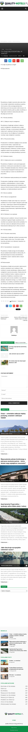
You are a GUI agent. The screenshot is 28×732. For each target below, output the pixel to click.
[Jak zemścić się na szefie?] (4, 355)
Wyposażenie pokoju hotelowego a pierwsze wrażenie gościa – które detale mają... (17, 643)
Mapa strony (14, 727)
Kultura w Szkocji (8, 49)
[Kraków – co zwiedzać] (4, 662)
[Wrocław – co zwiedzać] (4, 676)
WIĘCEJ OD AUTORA (20, 342)
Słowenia (4, 691)
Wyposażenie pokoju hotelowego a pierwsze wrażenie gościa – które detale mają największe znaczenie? (13, 461)
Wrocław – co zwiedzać (15, 674)
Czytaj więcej (4, 453)
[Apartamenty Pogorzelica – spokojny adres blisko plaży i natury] (14, 516)
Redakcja (6, 55)
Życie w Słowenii (7, 702)
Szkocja (2, 49)
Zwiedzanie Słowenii (8, 704)
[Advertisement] (14, 25)
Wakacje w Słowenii (8, 693)
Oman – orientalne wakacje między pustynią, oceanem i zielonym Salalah (13, 416)
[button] (26, 9)
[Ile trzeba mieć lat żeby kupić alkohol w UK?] (4, 362)
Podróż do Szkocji (7, 700)
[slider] (5, 301)
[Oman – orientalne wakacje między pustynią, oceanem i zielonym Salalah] (14, 427)
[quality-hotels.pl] (14, 3)
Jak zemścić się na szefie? (16, 353)
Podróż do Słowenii (8, 695)
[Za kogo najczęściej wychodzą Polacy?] (4, 348)
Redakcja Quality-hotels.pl (6, 433)
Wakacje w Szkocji (7, 697)
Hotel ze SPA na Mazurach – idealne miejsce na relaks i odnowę (20, 319)
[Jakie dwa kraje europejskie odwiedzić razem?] (14, 559)
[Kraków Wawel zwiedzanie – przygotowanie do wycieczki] (4, 669)
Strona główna (4, 41)
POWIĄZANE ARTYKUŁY (8, 342)
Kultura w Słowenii (8, 686)
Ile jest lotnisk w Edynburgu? (5, 318)
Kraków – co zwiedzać (14, 660)
